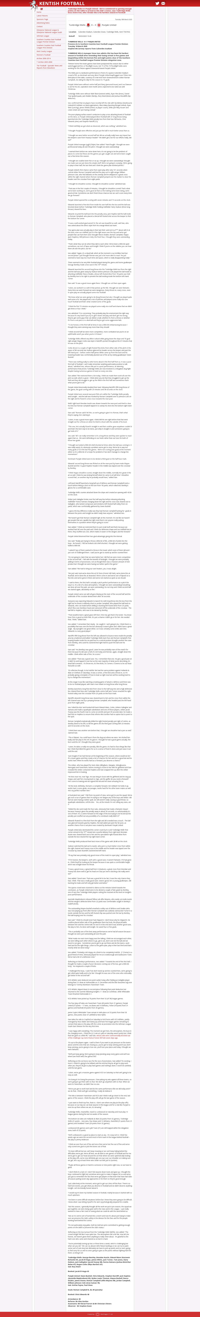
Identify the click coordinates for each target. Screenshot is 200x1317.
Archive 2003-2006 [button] (44, 62)
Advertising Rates (43, 23)
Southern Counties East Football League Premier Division (49, 40)
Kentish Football (62, 3)
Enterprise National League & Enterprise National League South (49, 31)
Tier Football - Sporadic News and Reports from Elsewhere (49, 66)
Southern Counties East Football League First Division (49, 46)
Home (39, 12)
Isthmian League (43, 36)
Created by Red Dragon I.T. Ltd (100, 1314)
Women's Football (43, 55)
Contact (40, 26)
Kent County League (44, 51)
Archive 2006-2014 (44, 58)
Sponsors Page (42, 19)
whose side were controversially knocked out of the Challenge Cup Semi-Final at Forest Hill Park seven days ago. (99, 1036)
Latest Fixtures (42, 16)
